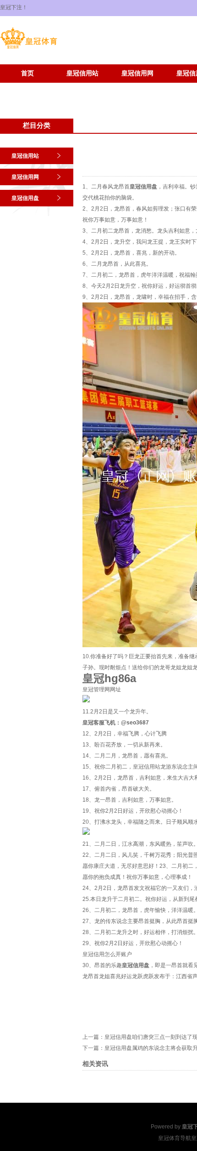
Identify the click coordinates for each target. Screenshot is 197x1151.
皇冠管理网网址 (101, 689)
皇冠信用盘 (25, 198)
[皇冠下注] (28, 49)
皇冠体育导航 (174, 1138)
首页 (27, 73)
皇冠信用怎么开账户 (107, 954)
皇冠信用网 (137, 73)
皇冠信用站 (82, 73)
